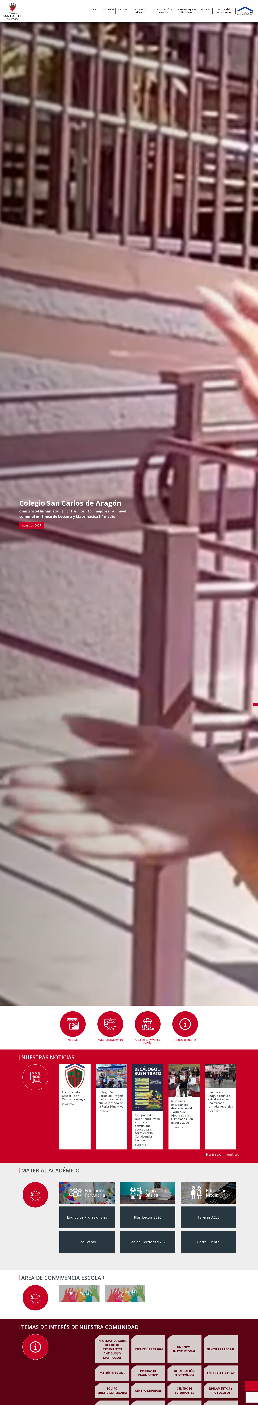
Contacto (205, 9)
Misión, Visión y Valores (163, 10)
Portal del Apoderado (224, 10)
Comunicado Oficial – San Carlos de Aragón (74, 1095)
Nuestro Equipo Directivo (186, 10)
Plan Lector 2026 (147, 1217)
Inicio (96, 9)
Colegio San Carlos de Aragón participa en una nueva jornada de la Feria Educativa (111, 1099)
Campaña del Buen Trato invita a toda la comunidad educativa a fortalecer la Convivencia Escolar (147, 1127)
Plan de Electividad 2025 (147, 1242)
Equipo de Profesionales (87, 1217)
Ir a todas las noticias (222, 1154)
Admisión (108, 9)
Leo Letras (87, 1242)
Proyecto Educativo (140, 10)
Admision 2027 (31, 525)
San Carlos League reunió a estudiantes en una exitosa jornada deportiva (220, 1099)
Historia (122, 9)
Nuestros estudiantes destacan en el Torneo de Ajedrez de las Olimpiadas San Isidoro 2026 (182, 1111)
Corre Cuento (208, 1242)
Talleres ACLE (208, 1217)
